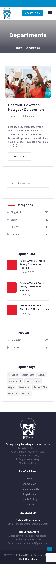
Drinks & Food (33, 381)
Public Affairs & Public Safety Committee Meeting (32, 264)
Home (19, 47)
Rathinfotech (29, 558)
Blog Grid (30, 212)
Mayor (11, 387)
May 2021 (30, 347)
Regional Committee (30, 488)
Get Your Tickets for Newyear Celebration (26, 107)
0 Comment (29, 116)
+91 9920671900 (32, 539)
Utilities (26, 393)
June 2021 (30, 340)
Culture (42, 374)
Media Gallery (29, 499)
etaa (13, 116)
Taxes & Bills (40, 387)
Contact (30, 504)
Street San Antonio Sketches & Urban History (34, 307)
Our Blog (30, 234)
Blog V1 (30, 219)
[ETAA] (7, 13)
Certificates (27, 374)
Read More (20, 156)
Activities (13, 374)
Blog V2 (30, 227)
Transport (13, 393)
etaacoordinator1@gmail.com (32, 523)
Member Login (32, 13)
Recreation (24, 387)
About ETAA (29, 483)
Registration (30, 494)
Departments (33, 47)
